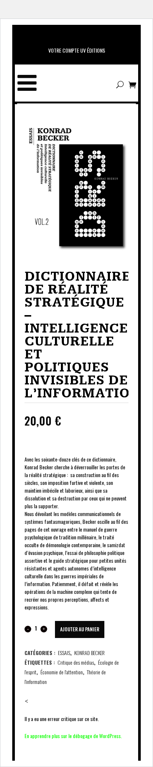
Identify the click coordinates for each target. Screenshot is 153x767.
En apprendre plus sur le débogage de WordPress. (73, 736)
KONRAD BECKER (89, 653)
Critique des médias (76, 662)
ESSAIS (64, 653)
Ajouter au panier (79, 629)
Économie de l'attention (61, 672)
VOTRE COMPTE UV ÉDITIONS (76, 50)
